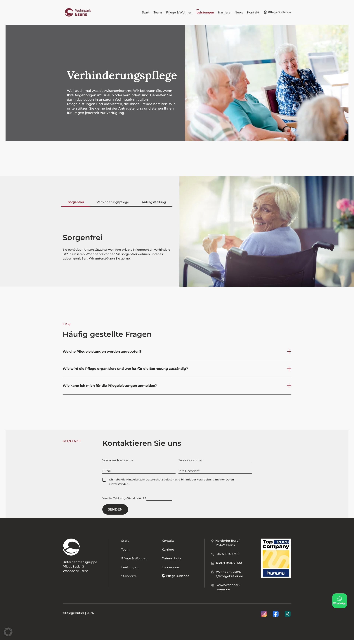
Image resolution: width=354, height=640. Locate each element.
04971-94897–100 (229, 563)
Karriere (168, 549)
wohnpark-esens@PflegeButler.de (229, 574)
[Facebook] (276, 614)
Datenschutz (154, 479)
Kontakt (168, 540)
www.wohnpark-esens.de (229, 587)
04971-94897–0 (228, 554)
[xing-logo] (288, 612)
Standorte (129, 576)
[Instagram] (264, 614)
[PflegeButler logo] (78, 8)
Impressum (170, 567)
